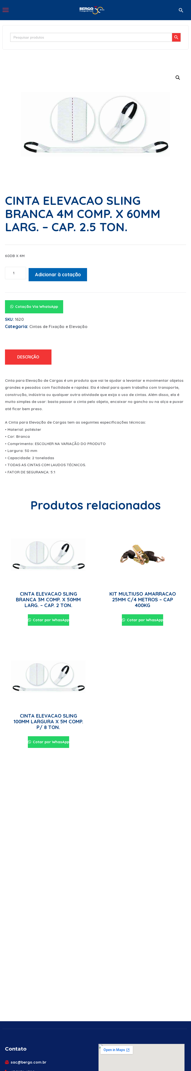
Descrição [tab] (28, 356)
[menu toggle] (5, 10)
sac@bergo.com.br (29, 1062)
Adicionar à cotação (58, 275)
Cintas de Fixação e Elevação (58, 326)
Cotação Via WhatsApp (36, 306)
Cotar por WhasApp (50, 620)
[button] (181, 10)
